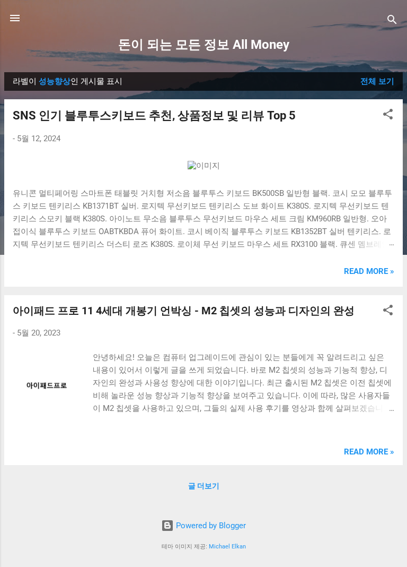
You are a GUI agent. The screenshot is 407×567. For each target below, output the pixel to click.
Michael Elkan (227, 546)
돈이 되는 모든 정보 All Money (203, 44)
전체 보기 (377, 81)
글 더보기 (203, 486)
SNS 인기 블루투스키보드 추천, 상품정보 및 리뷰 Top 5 (154, 115)
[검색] (392, 21)
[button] (388, 116)
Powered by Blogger (210, 525)
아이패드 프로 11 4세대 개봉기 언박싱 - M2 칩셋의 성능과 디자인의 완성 (184, 310)
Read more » (369, 271)
